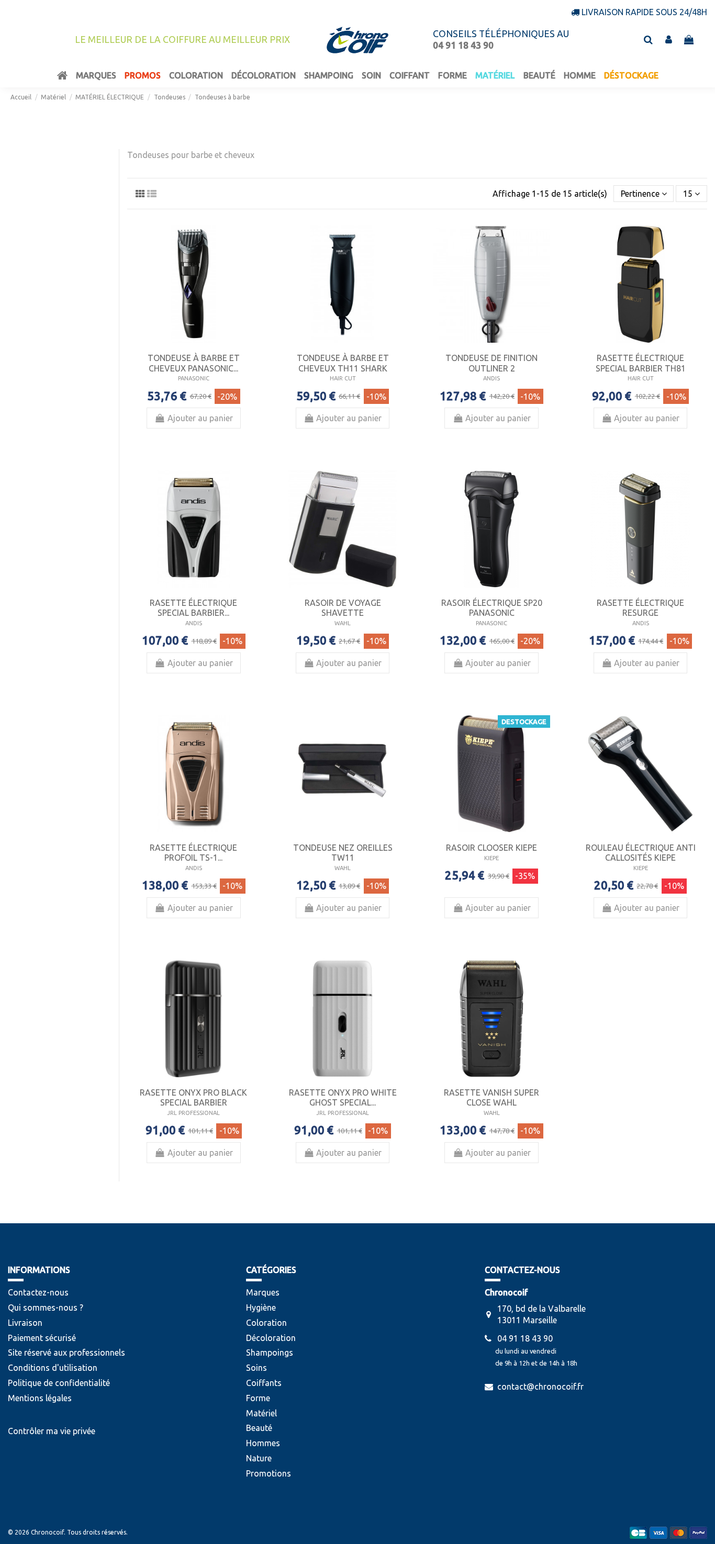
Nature (259, 1458)
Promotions (268, 1473)
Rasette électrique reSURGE (640, 607)
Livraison (25, 1322)
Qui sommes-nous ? (45, 1307)
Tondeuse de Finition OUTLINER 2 (491, 363)
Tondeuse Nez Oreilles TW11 (343, 852)
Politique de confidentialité (59, 1383)
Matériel (261, 1413)
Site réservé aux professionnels (66, 1352)
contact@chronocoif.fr (540, 1386)
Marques (263, 1292)
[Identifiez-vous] (669, 40)
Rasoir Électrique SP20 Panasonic (491, 607)
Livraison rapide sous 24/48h (644, 12)
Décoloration (271, 1338)
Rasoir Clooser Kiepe (491, 847)
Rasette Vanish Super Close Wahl (491, 1097)
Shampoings (269, 1352)
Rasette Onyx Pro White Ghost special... (343, 1097)
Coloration (266, 1322)
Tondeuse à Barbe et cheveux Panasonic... (194, 363)
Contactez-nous (38, 1292)
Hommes (263, 1443)
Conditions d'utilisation (52, 1367)
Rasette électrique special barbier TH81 (641, 363)
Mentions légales (40, 1398)
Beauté (259, 1428)
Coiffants (264, 1383)
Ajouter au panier (200, 418)
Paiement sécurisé (42, 1338)
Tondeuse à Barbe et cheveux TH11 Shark (343, 363)
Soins (256, 1367)
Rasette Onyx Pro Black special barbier (193, 1097)
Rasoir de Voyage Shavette (343, 607)
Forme (258, 1398)
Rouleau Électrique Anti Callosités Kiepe (641, 852)
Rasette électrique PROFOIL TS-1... (193, 852)
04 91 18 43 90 (525, 1338)
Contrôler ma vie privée (51, 1431)
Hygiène (261, 1307)
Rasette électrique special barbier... (193, 607)
